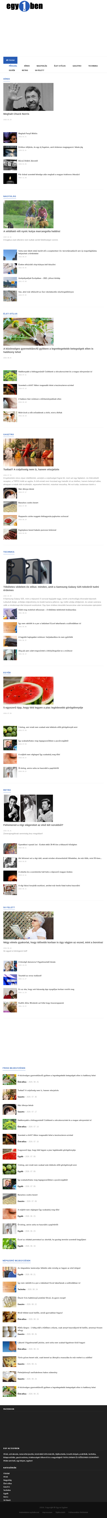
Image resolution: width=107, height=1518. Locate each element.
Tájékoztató (60, 1512)
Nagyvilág (42, 66)
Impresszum (47, 1512)
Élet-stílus (60, 66)
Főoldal (11, 60)
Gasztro (77, 66)
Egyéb (12, 70)
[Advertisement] (55, 34)
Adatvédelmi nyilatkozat (29, 1512)
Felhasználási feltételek (78, 1512)
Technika (93, 66)
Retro (25, 70)
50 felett (39, 70)
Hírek (27, 66)
